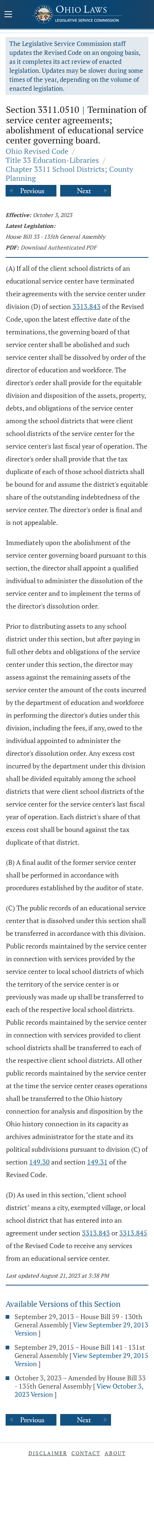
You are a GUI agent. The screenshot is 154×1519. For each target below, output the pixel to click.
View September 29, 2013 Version (81, 1328)
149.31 (97, 1161)
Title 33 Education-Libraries (52, 160)
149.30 (39, 1161)
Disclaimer (47, 1453)
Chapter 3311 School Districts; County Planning (69, 173)
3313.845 (133, 1232)
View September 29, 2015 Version (81, 1359)
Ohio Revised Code (37, 151)
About (115, 1453)
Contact (86, 1453)
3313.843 (87, 306)
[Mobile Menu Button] (8, 15)
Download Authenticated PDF (58, 247)
